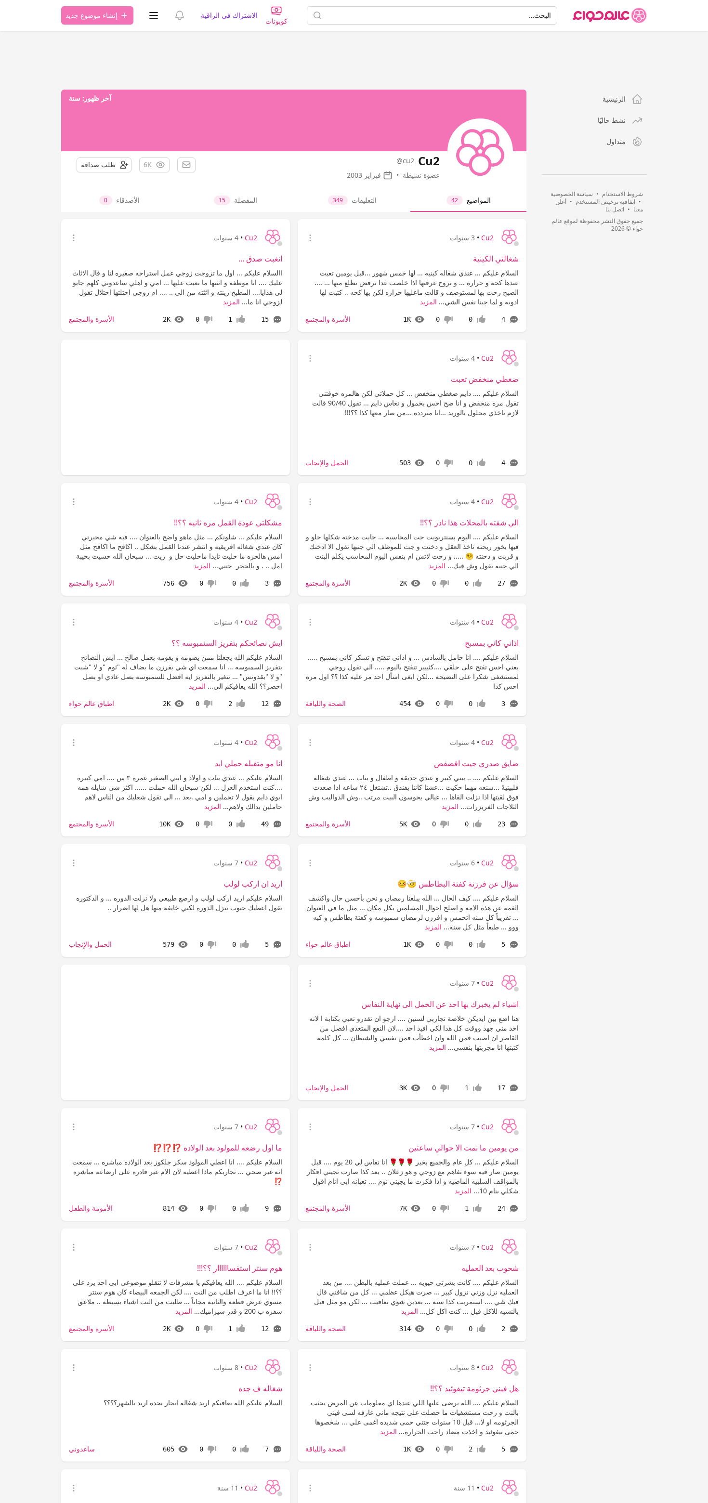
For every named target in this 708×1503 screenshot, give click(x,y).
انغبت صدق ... (260, 258)
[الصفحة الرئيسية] (610, 15)
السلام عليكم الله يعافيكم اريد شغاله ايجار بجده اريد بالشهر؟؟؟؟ (193, 1402)
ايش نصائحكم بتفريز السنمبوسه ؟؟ (226, 643)
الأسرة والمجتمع (328, 319)
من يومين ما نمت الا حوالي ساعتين (463, 1147)
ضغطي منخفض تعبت (485, 379)
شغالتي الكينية (496, 258)
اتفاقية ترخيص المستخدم (605, 201)
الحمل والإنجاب (326, 462)
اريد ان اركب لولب (252, 883)
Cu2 (487, 237)
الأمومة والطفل (91, 1208)
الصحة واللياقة (325, 703)
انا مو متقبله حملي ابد (248, 763)
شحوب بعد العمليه (490, 1268)
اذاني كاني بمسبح (492, 643)
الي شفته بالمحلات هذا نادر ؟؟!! (469, 522)
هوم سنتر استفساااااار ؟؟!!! (239, 1268)
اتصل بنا (614, 209)
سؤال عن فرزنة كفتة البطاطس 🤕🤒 (458, 883)
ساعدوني (82, 1448)
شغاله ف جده (260, 1388)
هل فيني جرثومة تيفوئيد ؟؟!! (474, 1388)
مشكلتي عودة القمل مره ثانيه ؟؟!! (228, 522)
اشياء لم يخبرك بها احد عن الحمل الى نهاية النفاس (440, 1004)
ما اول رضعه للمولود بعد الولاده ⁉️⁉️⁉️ (217, 1147)
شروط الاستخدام (622, 194)
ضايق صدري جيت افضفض (476, 763)
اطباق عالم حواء (91, 703)
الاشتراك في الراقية (229, 15)
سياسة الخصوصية (572, 194)
